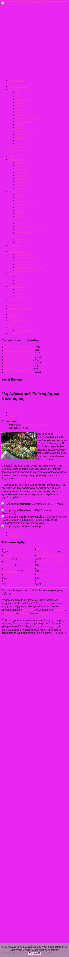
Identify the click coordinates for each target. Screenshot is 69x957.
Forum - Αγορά (15, 317)
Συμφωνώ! (34, 953)
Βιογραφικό (14, 305)
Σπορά (19, 162)
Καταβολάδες (22, 175)
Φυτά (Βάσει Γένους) (18, 86)
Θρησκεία (20, 296)
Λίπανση (19, 210)
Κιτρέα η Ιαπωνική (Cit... (17, 369)
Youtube (10, 613)
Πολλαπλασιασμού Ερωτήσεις (30, 267)
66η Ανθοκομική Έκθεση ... (18, 548)
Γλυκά (18, 280)
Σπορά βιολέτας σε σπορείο (51, 574)
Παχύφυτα (20, 143)
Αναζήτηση (13, 324)
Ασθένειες (13, 220)
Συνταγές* (13, 273)
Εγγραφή (28, 609)
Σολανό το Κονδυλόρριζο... (18, 372)
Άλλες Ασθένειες (23, 232)
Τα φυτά (12, 156)
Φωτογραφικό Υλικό (18, 320)
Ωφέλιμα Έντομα (16, 236)
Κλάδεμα (20, 213)
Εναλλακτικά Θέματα (18, 299)
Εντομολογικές (23, 223)
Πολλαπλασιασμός (17, 159)
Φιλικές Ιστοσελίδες (25, 330)
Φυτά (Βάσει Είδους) (18, 89)
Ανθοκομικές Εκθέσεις (35, 424)
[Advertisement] (34, 41)
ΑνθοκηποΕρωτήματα (18, 251)
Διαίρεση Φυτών (23, 181)
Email (11, 415)
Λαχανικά (20, 128)
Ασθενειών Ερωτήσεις (26, 270)
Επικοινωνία (14, 333)
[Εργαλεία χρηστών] (2, 407)
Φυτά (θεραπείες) (16, 150)
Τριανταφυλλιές (23, 121)
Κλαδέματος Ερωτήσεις (27, 257)
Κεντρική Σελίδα (16, 80)
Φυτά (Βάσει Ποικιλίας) (19, 147)
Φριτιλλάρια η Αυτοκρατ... (18, 350)
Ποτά (18, 283)
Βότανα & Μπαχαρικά (26, 134)
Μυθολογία (21, 293)
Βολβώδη (20, 105)
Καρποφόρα (21, 137)
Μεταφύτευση (22, 207)
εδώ (54, 626)
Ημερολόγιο (14, 245)
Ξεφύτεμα (20, 216)
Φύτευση (20, 197)
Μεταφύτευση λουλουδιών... (10, 570)
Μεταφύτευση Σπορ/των (27, 204)
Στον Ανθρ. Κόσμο (17, 286)
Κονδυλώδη (21, 108)
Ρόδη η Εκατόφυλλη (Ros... (18, 353)
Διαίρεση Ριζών (23, 185)
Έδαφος (19, 194)
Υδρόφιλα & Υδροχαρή (27, 118)
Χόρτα (18, 131)
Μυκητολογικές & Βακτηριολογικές (33, 226)
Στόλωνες (20, 188)
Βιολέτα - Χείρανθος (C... (17, 359)
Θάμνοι (19, 96)
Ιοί (17, 229)
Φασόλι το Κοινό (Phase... (18, 366)
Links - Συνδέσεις (16, 327)
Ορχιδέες (20, 124)
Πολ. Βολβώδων (23, 169)
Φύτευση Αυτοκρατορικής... (44, 550)
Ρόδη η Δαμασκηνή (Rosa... (18, 356)
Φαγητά (19, 277)
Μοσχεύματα (21, 165)
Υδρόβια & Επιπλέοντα (27, 115)
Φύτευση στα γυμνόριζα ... (18, 574)
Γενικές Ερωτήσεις (24, 254)
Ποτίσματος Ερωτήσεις (27, 261)
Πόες (18, 93)
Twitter (23, 613)
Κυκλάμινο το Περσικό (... (18, 346)
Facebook (59, 609)
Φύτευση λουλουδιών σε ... (51, 568)
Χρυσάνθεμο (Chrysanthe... (18, 362)
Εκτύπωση (14, 412)
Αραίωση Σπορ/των (25, 200)
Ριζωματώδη (22, 112)
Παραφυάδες (22, 178)
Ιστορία (19, 289)
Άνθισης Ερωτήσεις (25, 264)
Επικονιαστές (22, 239)
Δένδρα (19, 102)
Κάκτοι (19, 140)
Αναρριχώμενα (23, 99)
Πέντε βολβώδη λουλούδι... (11, 563)
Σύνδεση (12, 314)
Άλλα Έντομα (22, 242)
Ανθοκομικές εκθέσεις (19, 308)
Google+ (43, 613)
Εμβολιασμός (22, 172)
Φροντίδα (13, 191)
